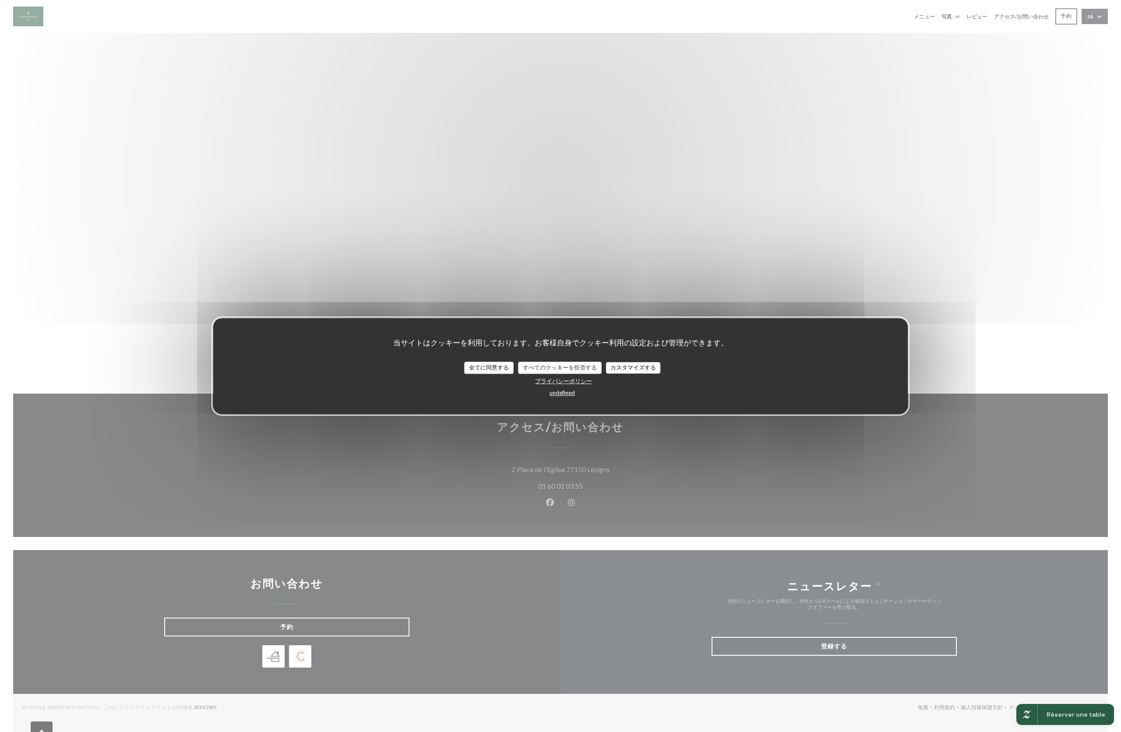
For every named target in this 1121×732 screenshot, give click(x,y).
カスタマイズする (633, 367)
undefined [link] (562, 392)
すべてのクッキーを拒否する (560, 367)
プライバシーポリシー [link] (563, 380)
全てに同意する (489, 367)
